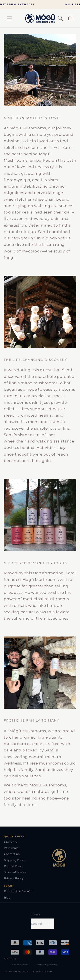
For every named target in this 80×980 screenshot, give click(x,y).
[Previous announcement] (4, 4)
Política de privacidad (47, 965)
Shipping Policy (15, 860)
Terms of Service (15, 872)
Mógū (14, 959)
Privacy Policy (14, 878)
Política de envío (44, 971)
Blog (7, 897)
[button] (9, 18)
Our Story (10, 842)
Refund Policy (13, 866)
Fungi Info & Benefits (18, 891)
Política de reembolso (19, 965)
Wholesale (11, 848)
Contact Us (12, 854)
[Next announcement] (76, 4)
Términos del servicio (19, 971)
